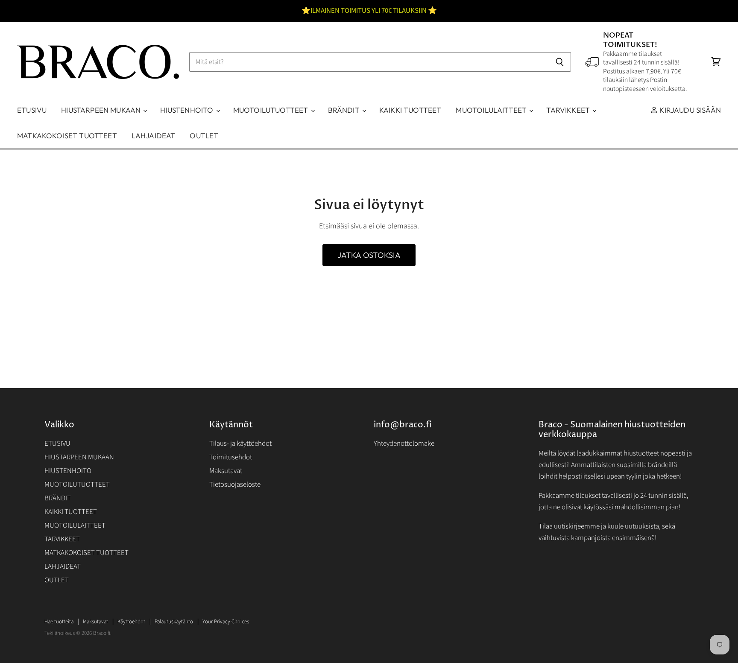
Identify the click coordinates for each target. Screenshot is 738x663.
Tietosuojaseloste (235, 484)
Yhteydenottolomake (404, 443)
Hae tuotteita (58, 621)
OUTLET (204, 135)
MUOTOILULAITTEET (492, 109)
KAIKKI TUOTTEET (410, 109)
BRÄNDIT (344, 109)
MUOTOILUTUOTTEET (271, 109)
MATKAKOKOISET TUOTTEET (67, 135)
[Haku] (559, 62)
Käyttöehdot (131, 621)
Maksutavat (225, 471)
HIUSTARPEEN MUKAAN (101, 109)
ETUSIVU (32, 109)
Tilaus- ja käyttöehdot (240, 443)
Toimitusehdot (230, 457)
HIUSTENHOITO (187, 109)
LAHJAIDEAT (154, 135)
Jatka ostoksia (369, 255)
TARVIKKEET (569, 109)
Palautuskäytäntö (174, 621)
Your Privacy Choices (225, 621)
